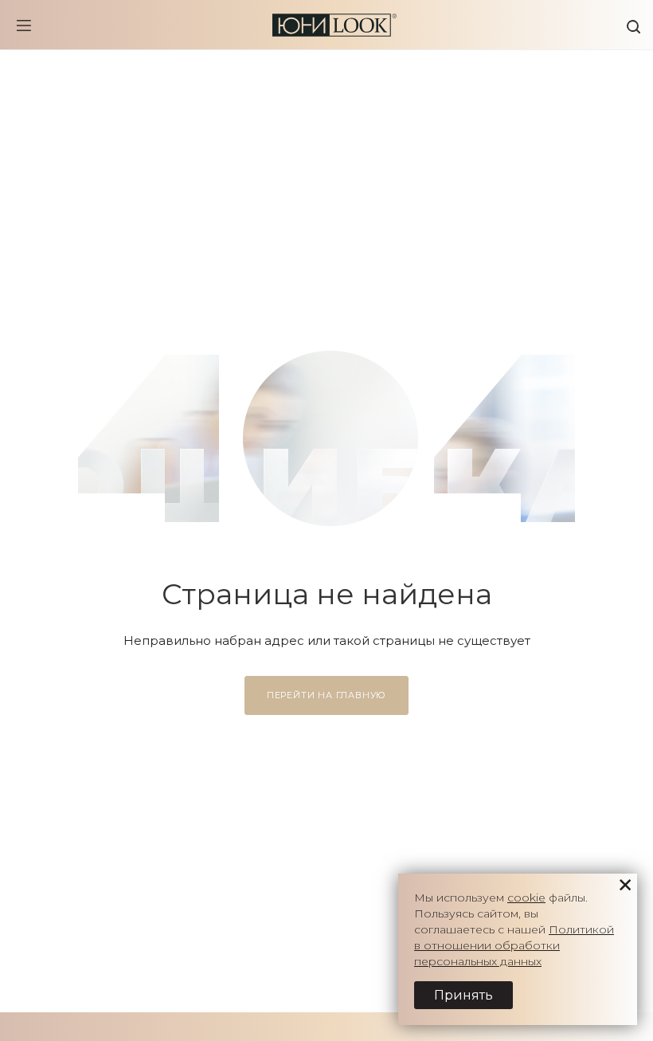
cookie (526, 897)
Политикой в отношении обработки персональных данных (514, 945)
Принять (463, 995)
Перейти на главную (326, 695)
